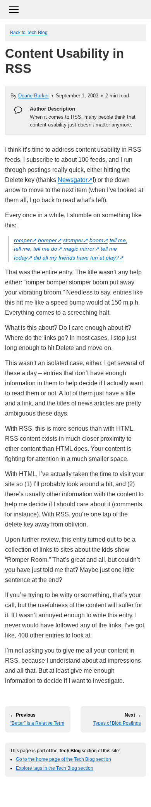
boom (96, 240)
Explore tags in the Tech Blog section (54, 768)
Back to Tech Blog (29, 32)
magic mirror (78, 249)
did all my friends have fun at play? (76, 258)
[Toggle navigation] (75, 8)
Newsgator (73, 180)
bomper (47, 240)
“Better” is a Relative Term (37, 723)
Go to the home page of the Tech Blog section (63, 759)
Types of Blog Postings (117, 723)
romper (23, 240)
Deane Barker (33, 96)
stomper (73, 240)
